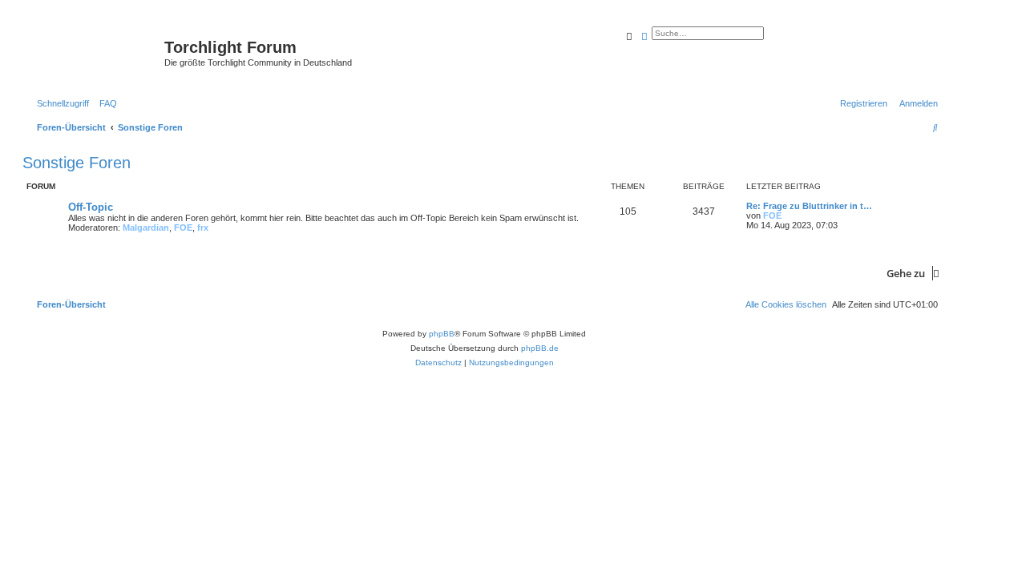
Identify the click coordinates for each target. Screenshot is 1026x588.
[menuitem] (105, 103)
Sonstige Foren (76, 162)
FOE (183, 227)
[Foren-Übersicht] (95, 52)
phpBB (441, 333)
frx (202, 227)
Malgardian (146, 227)
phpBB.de (540, 348)
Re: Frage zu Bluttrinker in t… (809, 206)
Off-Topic (90, 207)
